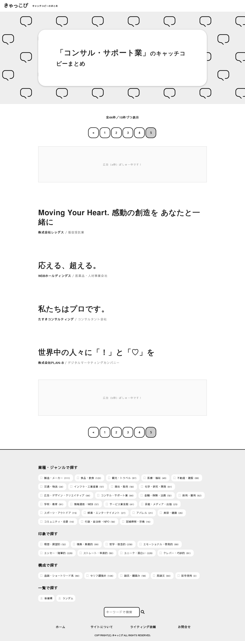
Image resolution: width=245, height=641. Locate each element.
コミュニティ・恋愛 (59, 521)
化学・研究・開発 (158, 486)
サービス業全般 (122, 504)
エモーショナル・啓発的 (161, 544)
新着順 (48, 598)
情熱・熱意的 (88, 544)
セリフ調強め (101, 575)
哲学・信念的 (121, 544)
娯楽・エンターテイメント (107, 513)
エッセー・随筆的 (58, 553)
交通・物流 (53, 486)
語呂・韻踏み (135, 575)
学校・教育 (53, 504)
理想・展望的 (55, 544)
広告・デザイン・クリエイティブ (67, 495)
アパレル (145, 513)
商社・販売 (124, 486)
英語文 (164, 575)
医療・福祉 (157, 478)
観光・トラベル (124, 478)
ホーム (60, 627)
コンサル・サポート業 (117, 495)
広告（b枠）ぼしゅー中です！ (122, 398)
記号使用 (189, 575)
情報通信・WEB (86, 504)
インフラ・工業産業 (89, 486)
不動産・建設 (188, 478)
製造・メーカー (57, 478)
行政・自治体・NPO (100, 521)
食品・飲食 (91, 478)
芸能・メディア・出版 (161, 504)
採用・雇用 (192, 495)
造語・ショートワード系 (62, 575)
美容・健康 (173, 513)
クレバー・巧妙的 (177, 553)
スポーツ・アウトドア (60, 513)
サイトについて (102, 627)
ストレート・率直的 (98, 553)
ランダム (67, 598)
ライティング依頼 (143, 627)
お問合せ (184, 627)
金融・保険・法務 (158, 495)
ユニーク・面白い (138, 553)
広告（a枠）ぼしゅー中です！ (122, 164)
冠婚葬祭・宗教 (138, 521)
